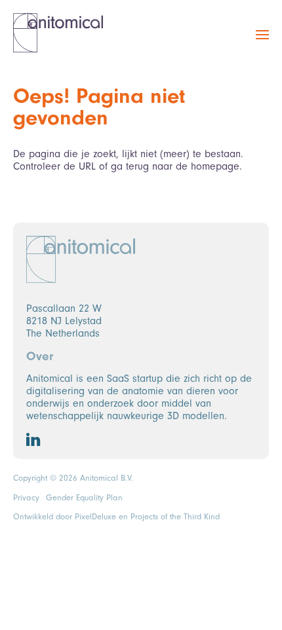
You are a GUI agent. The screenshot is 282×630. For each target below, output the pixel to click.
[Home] (58, 32)
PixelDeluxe (95, 516)
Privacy (26, 497)
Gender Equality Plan (84, 497)
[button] (262, 42)
